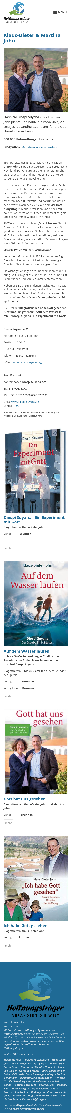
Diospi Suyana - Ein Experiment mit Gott (34, 519)
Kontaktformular (14, 1022)
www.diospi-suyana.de (25, 402)
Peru (17, 406)
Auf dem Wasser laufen (39, 147)
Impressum (11, 1026)
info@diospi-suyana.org (27, 362)
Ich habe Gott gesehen (26, 925)
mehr (8, 548)
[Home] (17, 12)
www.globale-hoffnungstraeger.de (24, 1108)
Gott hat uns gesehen (25, 799)
